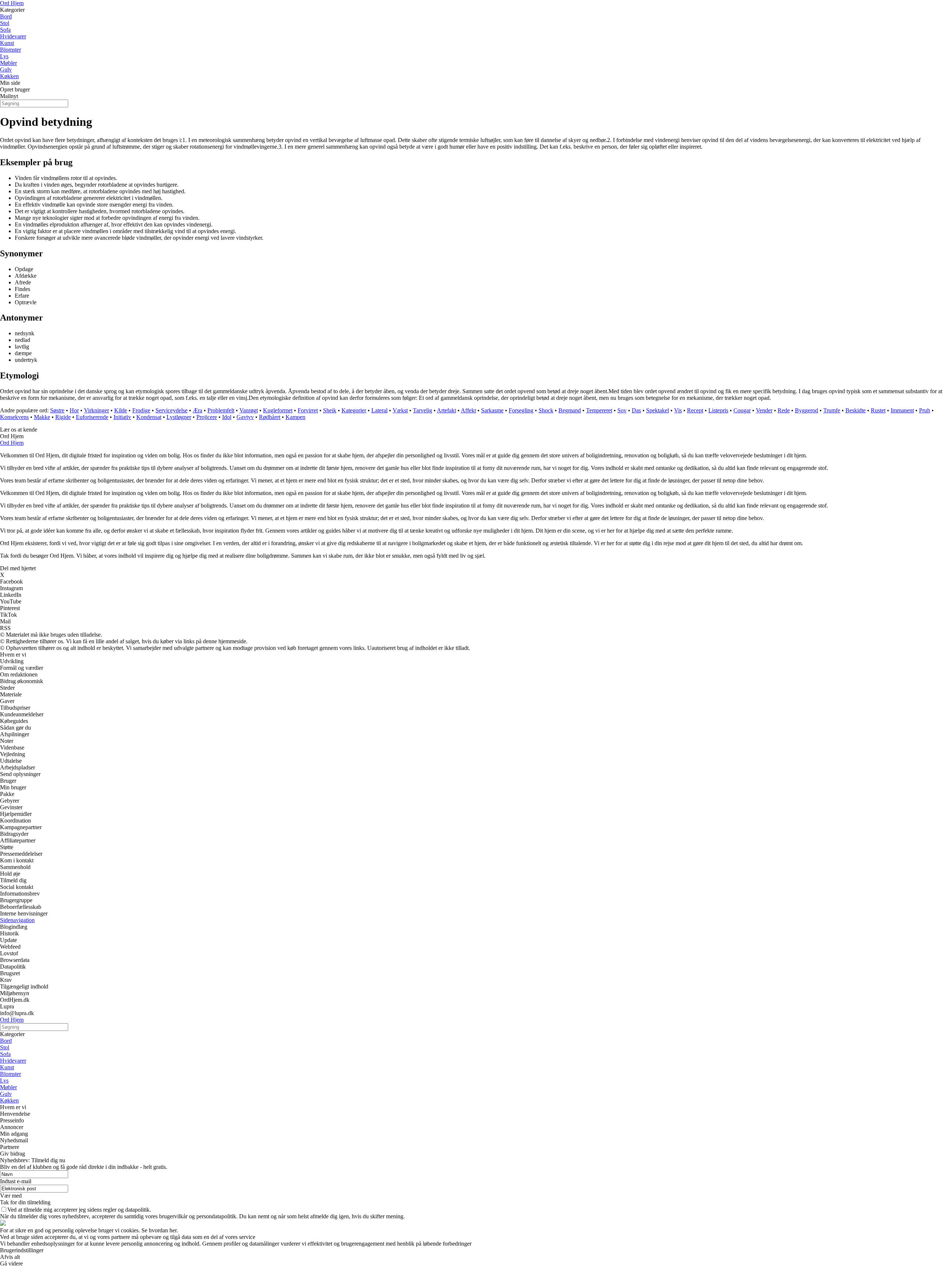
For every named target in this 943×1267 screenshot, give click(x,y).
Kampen (295, 417)
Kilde (120, 410)
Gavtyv (245, 417)
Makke (42, 417)
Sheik (329, 410)
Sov (622, 410)
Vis (678, 410)
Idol (226, 417)
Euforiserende (92, 417)
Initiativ (122, 417)
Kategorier (353, 410)
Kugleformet (277, 410)
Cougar (742, 410)
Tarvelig (422, 410)
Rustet (878, 410)
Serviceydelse (171, 410)
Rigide (63, 417)
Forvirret (308, 410)
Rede (784, 410)
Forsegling (521, 410)
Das (636, 410)
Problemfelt (220, 410)
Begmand (569, 410)
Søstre (57, 410)
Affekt (468, 410)
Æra (197, 410)
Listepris (718, 410)
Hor (74, 410)
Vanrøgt (248, 410)
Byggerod (806, 410)
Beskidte (855, 410)
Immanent (902, 410)
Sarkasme (492, 410)
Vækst (400, 410)
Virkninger (96, 410)
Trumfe (831, 410)
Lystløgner (178, 417)
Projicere (206, 417)
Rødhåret (269, 417)
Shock (546, 410)
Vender (764, 410)
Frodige (141, 410)
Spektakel (657, 410)
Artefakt (446, 410)
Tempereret (599, 410)
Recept (695, 410)
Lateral (379, 410)
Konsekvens (14, 417)
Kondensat (148, 417)
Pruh (924, 410)
